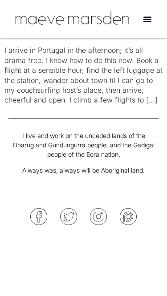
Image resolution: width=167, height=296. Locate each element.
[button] (147, 19)
